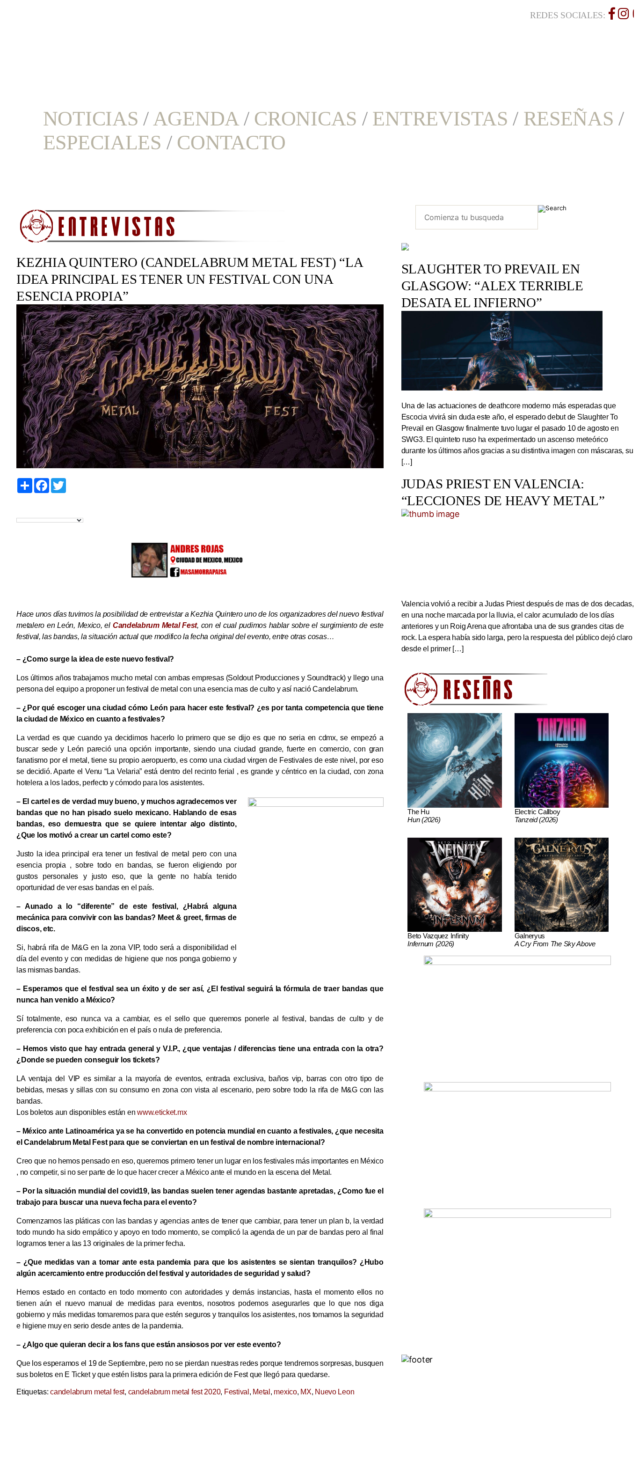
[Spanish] (52, 510)
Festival (236, 1392)
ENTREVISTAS (440, 118)
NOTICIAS (90, 118)
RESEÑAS (568, 118)
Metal (261, 1392)
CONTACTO (231, 142)
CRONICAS (305, 118)
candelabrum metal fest (87, 1392)
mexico (285, 1392)
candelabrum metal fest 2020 (174, 1392)
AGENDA (196, 118)
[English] (31, 510)
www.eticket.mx (162, 1112)
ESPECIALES (102, 142)
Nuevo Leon (334, 1392)
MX (305, 1392)
